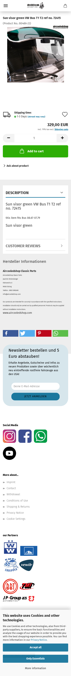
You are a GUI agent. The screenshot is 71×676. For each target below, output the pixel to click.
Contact (11, 488)
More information (35, 668)
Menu (5, 5)
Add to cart (35, 151)
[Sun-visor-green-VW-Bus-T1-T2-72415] (35, 53)
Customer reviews (23, 246)
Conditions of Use (17, 500)
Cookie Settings (16, 518)
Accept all (35, 647)
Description (17, 192)
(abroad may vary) (36, 116)
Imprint (11, 482)
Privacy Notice (39, 639)
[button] (8, 138)
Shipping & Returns (18, 506)
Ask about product (18, 165)
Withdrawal (13, 494)
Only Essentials (35, 658)
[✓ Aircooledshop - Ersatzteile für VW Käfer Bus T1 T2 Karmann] (35, 5)
